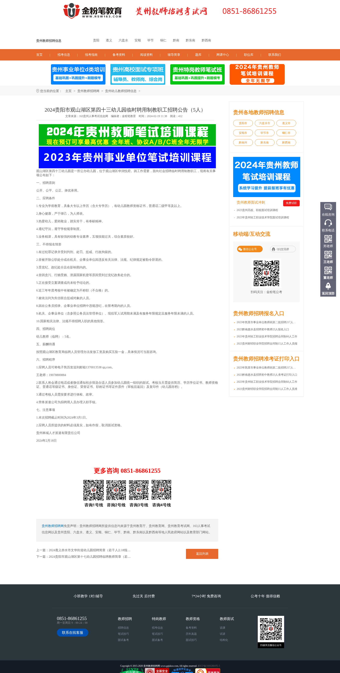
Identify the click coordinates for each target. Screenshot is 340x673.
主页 (68, 91)
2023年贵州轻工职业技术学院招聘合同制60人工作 (267, 336)
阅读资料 (146, 54)
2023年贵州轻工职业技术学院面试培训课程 (263, 217)
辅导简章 (174, 54)
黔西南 (206, 40)
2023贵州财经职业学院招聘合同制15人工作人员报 (267, 343)
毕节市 (265, 132)
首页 (39, 54)
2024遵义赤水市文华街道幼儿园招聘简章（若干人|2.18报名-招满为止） (98, 550)
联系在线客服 (72, 633)
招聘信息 (123, 627)
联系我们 (274, 54)
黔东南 (190, 40)
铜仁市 (286, 132)
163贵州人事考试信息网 (93, 116)
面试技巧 (191, 640)
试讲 (222, 633)
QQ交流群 (283, 249)
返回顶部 (328, 293)
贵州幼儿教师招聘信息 (121, 91)
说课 (222, 627)
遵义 (109, 40)
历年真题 (191, 633)
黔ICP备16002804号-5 (209, 666)
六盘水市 (264, 123)
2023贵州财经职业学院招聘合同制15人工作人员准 (267, 388)
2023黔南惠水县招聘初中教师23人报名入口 (263, 329)
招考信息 (63, 54)
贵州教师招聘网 (88, 91)
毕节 (150, 40)
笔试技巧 (123, 633)
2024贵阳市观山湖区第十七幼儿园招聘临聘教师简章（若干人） (93, 556)
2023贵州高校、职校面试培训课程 (257, 210)
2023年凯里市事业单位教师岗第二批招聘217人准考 (268, 367)
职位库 (248, 54)
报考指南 (91, 54)
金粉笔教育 (129, 116)
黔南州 (243, 142)
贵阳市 (243, 123)
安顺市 (243, 132)
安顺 (138, 40)
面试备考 (123, 640)
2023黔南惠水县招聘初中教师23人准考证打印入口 (267, 374)
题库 (198, 54)
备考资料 (119, 54)
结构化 (224, 640)
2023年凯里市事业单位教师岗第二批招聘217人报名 (268, 322)
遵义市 (286, 123)
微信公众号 (250, 249)
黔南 (176, 40)
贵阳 (96, 40)
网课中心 (222, 54)
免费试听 (291, 203)
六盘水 (123, 40)
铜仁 (163, 40)
